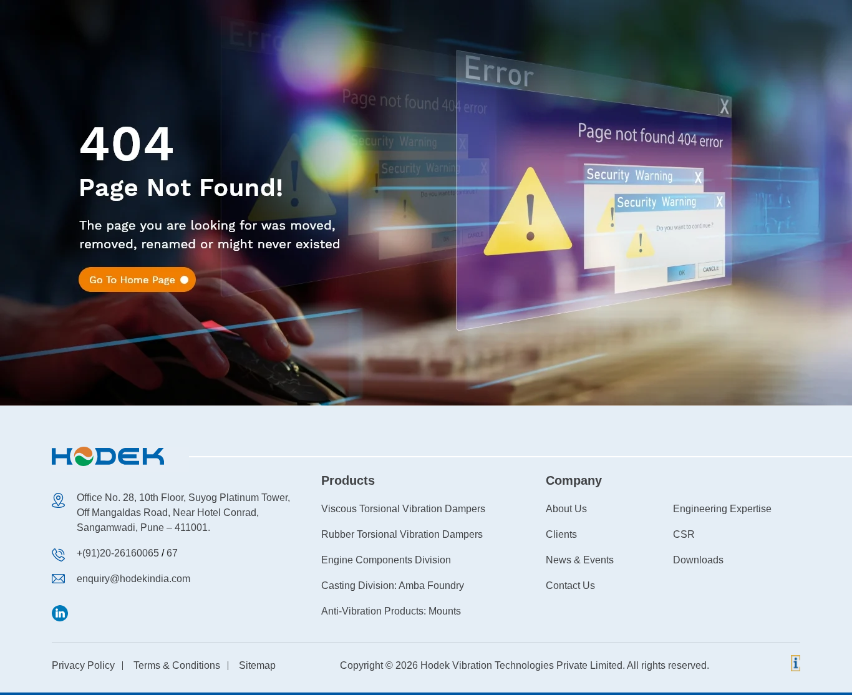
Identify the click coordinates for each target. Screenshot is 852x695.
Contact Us (570, 585)
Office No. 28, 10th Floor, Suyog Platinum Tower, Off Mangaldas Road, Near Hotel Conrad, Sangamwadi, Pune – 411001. (183, 512)
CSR (684, 534)
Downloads (698, 560)
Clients (561, 534)
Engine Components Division (386, 560)
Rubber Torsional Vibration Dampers (402, 534)
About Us (566, 508)
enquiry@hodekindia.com (133, 578)
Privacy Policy (83, 665)
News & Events (580, 560)
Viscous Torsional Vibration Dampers (403, 508)
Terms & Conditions (176, 665)
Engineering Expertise (722, 508)
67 (172, 553)
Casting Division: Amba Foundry (392, 585)
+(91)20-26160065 (118, 553)
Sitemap (257, 665)
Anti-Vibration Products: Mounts (391, 611)
